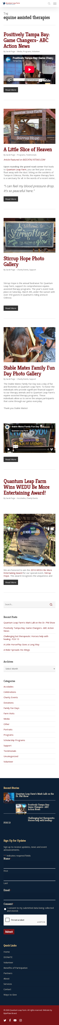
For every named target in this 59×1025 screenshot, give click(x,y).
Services (8, 983)
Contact (7, 989)
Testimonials (31, 155)
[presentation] (25, 920)
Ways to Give (10, 994)
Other (6, 724)
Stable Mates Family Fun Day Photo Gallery (29, 370)
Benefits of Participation (15, 967)
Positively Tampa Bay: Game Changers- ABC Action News (27, 40)
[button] (54, 3)
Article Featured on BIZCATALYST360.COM (24, 159)
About (6, 978)
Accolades (21, 498)
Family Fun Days (11, 708)
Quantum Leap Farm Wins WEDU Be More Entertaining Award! (27, 487)
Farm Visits (9, 713)
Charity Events (22, 269)
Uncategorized (11, 756)
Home (7, 951)
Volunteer (36, 51)
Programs (27, 51)
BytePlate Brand (10, 1013)
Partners (8, 973)
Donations (9, 702)
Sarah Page (10, 51)
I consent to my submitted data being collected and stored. (30, 909)
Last (6, 883)
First (6, 870)
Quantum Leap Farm (16, 169)
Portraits (8, 729)
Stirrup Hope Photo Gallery (24, 261)
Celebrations (10, 691)
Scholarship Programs (14, 740)
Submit (9, 931)
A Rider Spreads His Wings (17, 649)
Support (32, 269)
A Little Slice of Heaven (28, 149)
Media (19, 51)
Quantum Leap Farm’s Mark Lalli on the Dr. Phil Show (29, 622)
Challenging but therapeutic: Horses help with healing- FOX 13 (29, 820)
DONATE (8, 957)
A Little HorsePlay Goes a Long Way (21, 644)
